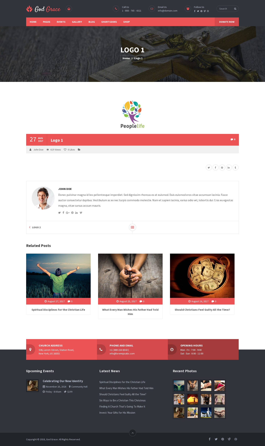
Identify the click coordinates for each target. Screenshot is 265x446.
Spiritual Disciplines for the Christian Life (58, 309)
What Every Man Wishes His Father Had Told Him (126, 388)
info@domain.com (167, 10)
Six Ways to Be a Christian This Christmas (122, 400)
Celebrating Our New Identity (63, 381)
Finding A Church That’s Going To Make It (122, 406)
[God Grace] (43, 8)
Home (126, 58)
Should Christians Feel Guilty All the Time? (202, 309)
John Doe (38, 149)
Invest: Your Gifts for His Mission (117, 412)
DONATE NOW (226, 21)
